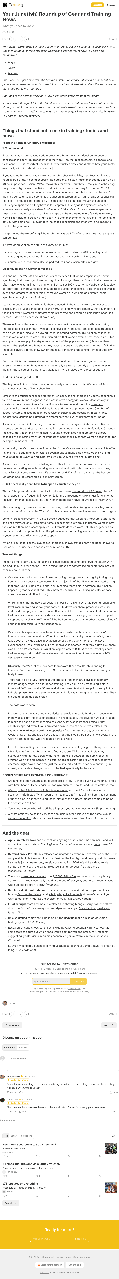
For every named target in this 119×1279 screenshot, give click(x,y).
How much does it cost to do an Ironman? (29, 1144)
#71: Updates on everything (20, 1183)
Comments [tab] (9, 1047)
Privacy (59, 1256)
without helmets (33, 288)
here (97, 844)
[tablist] (15, 1047)
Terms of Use (74, 988)
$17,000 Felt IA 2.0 (64, 876)
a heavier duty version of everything (48, 862)
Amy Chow (12, 1099)
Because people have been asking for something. (28, 1167)
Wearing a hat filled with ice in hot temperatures (38, 790)
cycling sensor (67, 840)
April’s (11, 67)
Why (108, 499)
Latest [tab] (14, 1135)
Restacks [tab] (22, 1047)
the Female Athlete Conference (60, 80)
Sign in (111, 5)
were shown (33, 252)
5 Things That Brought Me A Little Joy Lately (31, 1163)
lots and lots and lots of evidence (48, 276)
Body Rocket (72, 917)
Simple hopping (105, 808)
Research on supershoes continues (30, 927)
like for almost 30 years (87, 491)
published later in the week (46, 159)
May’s (11, 62)
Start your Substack (51, 1264)
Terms (68, 1256)
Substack (44, 1272)
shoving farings (74, 904)
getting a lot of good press (48, 780)
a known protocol (73, 542)
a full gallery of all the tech (65, 894)
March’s (13, 73)
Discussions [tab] (26, 1135)
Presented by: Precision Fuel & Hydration (24, 1187)
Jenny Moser (13, 1076)
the (61, 917)
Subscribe (97, 5)
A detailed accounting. (14, 1148)
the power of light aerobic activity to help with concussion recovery (43, 188)
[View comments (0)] (37, 1196)
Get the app (74, 1264)
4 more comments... (10, 1120)
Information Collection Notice (58, 991)
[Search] (113, 1136)
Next (107, 1025)
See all (9, 1203)
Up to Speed (47, 518)
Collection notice (81, 1256)
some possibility (21, 328)
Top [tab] (6, 1135)
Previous (14, 1025)
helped (49, 262)
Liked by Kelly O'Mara (19, 1080)
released (49, 854)
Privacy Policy (83, 991)
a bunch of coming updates (49, 945)
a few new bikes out (33, 876)
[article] (59, 1150)
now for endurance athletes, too (94, 785)
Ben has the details (29, 894)
